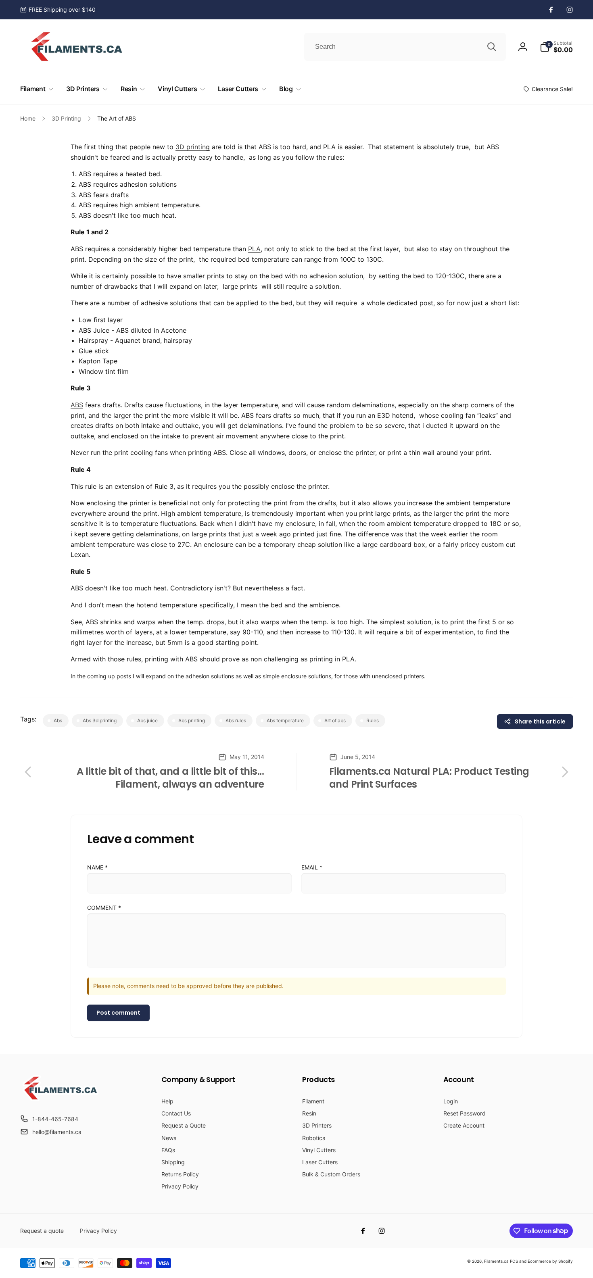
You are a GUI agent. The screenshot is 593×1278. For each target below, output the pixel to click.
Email (311, 867)
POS (514, 1261)
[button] (556, 47)
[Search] (492, 47)
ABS (77, 405)
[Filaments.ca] (60, 1099)
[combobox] (405, 47)
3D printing (192, 147)
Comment (104, 907)
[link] (58, 9)
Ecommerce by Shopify (550, 1261)
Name (97, 867)
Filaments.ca (496, 1261)
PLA (254, 249)
